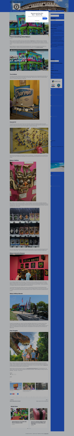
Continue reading (37, 20)
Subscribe (44, 18)
